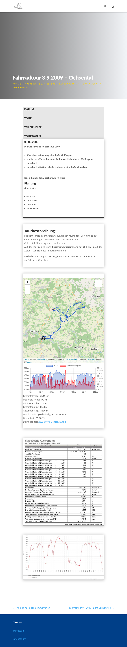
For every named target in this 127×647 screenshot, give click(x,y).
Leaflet (26, 359)
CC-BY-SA (91, 359)
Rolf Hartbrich (28, 84)
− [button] (27, 287)
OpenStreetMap (42, 359)
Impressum (18, 630)
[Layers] (98, 283)
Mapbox (29, 362)
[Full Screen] (27, 291)
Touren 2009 (89, 84)
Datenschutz (19, 638)
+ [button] (27, 282)
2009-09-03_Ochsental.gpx (52, 421)
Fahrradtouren (69, 84)
